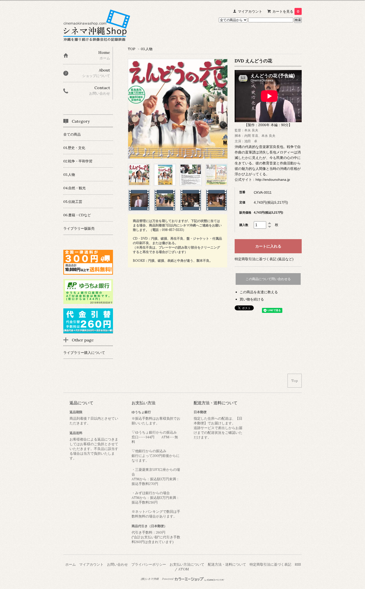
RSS (298, 564)
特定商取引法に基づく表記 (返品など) (264, 259)
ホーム (70, 564)
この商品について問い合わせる (268, 279)
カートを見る (285, 11)
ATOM (183, 569)
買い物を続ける (252, 299)
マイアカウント (250, 11)
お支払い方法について (187, 564)
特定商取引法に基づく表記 (270, 564)
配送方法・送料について (227, 564)
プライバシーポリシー (148, 564)
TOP (131, 49)
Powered (168, 579)
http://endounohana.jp (273, 180)
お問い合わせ (117, 564)
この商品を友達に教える (259, 292)
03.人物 (146, 49)
